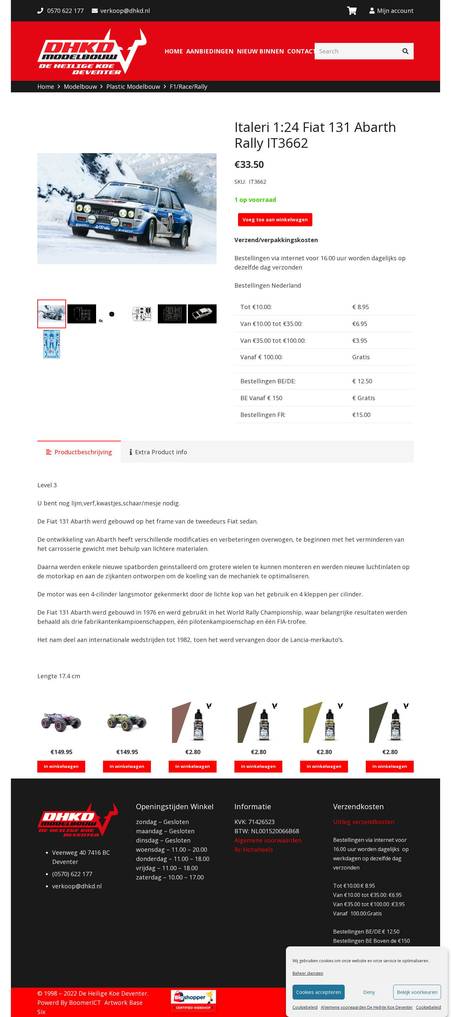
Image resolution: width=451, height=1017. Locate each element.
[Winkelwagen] (351, 10)
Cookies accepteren (318, 992)
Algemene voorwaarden (267, 840)
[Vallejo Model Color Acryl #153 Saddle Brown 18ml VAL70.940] (192, 722)
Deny (369, 992)
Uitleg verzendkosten (363, 822)
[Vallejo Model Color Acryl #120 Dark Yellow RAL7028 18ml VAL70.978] (324, 722)
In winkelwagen (61, 766)
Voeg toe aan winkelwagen (275, 219)
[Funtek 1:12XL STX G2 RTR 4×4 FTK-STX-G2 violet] (61, 722)
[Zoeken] (405, 51)
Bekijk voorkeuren (417, 992)
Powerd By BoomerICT (69, 1002)
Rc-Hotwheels (253, 849)
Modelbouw (80, 86)
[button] (205, 131)
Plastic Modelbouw (133, 86)
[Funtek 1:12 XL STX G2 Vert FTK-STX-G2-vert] (127, 722)
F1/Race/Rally (188, 86)
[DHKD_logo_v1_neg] (92, 51)
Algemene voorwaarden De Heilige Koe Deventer (367, 1007)
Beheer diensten (308, 973)
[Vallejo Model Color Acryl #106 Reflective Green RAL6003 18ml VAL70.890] (389, 722)
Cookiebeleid (305, 1007)
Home (45, 86)
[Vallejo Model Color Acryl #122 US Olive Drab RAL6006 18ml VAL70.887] (258, 722)
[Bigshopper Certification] (193, 1012)
